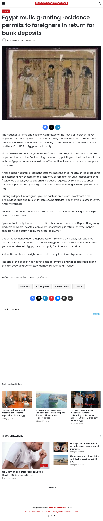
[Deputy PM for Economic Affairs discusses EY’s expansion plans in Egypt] (17, 399)
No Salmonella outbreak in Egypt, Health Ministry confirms (22, 473)
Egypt (5, 11)
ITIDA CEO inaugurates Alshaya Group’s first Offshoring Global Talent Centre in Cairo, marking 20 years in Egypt (84, 415)
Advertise (36, 512)
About (27, 512)
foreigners (43, 286)
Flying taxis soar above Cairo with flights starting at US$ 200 (84, 459)
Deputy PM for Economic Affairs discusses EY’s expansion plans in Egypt (14, 413)
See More (51, 487)
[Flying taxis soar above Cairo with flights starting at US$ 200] (61, 460)
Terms (75, 512)
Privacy (68, 512)
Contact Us (47, 512)
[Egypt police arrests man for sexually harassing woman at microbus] (61, 447)
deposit (26, 286)
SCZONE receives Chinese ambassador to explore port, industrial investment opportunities (50, 414)
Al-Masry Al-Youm (15, 40)
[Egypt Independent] (51, 3)
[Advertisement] (51, 348)
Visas (79, 286)
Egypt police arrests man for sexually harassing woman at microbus (84, 446)
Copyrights (58, 512)
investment (63, 286)
